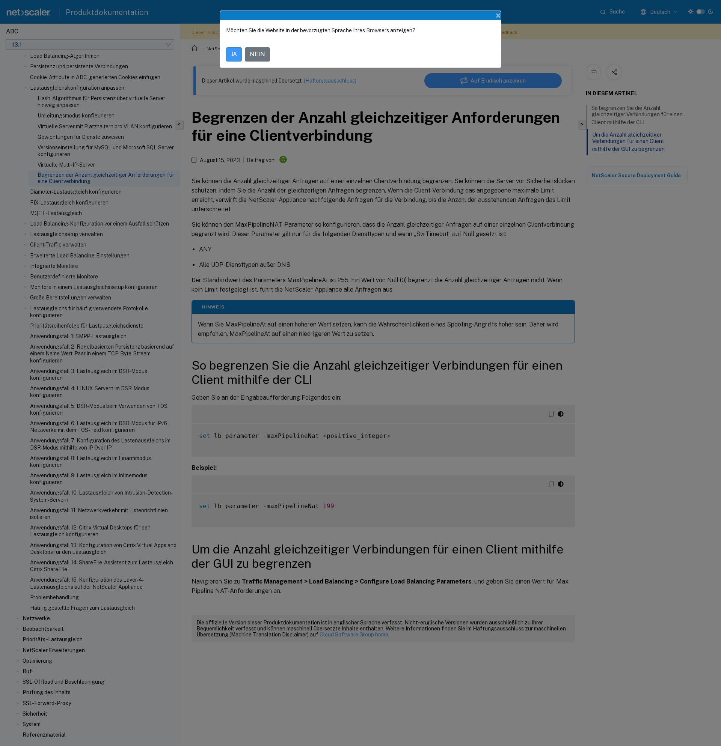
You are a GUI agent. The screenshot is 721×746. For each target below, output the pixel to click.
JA (234, 54)
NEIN (257, 54)
